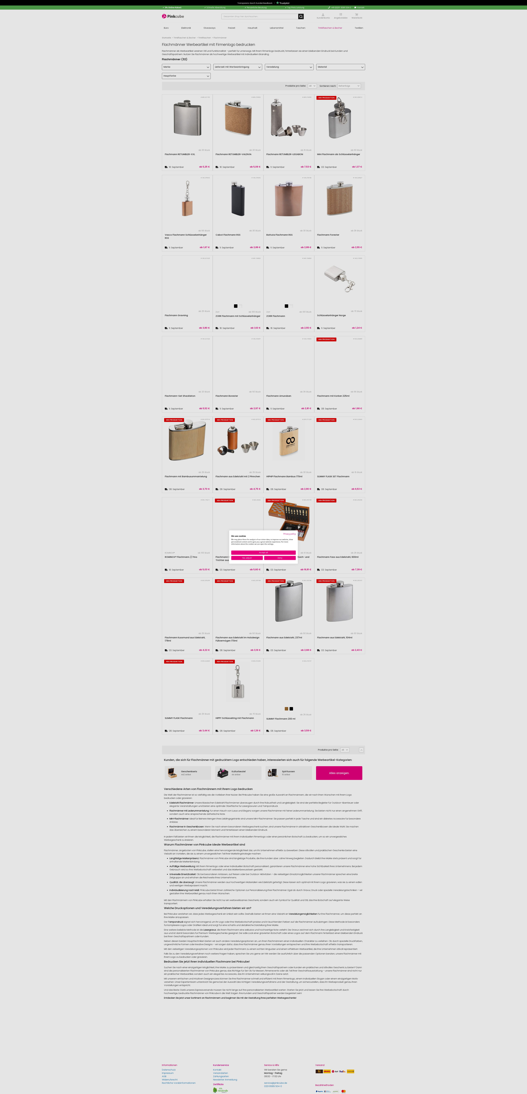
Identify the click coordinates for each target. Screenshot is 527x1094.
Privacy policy (289, 534)
